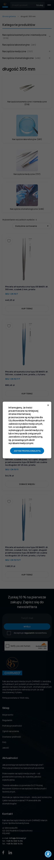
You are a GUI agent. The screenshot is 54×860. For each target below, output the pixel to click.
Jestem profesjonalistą (27, 451)
